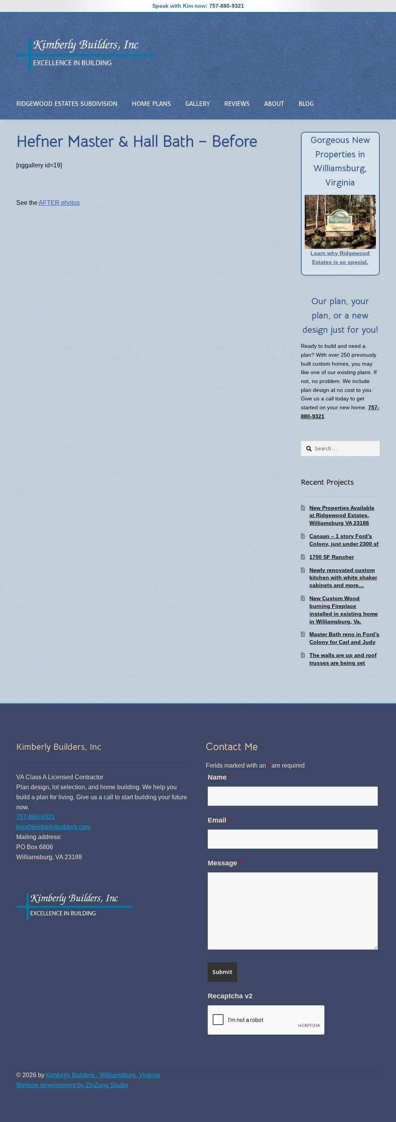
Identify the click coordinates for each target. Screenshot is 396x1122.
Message (225, 863)
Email (219, 820)
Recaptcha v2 (230, 996)
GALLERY (197, 104)
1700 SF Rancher (331, 557)
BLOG (306, 104)
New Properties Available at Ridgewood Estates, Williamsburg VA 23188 (341, 515)
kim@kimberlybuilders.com (53, 827)
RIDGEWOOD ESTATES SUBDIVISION (67, 104)
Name (219, 777)
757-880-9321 (226, 6)
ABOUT (274, 104)
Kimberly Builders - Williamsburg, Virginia (103, 1075)
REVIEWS (237, 104)
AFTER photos (59, 202)
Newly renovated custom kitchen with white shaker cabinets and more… (343, 578)
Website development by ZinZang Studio (72, 1085)
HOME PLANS (151, 104)
